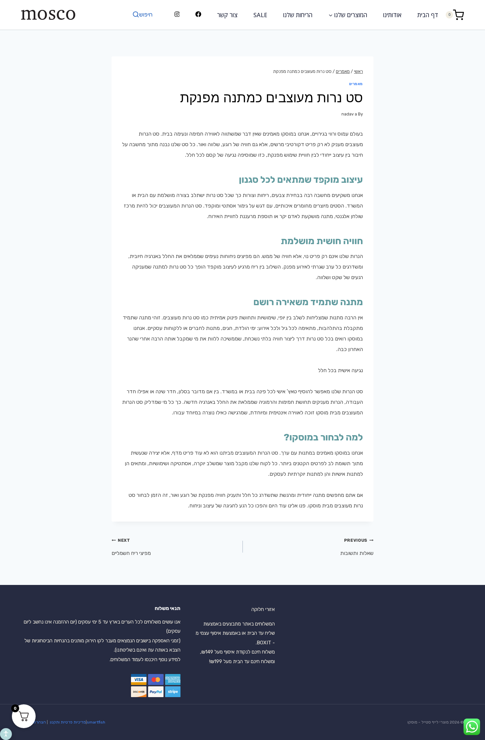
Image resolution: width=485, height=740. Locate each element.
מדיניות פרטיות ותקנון (67, 722)
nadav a (349, 114)
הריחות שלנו (297, 15)
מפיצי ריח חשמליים (131, 547)
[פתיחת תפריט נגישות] (6, 734)
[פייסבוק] (198, 15)
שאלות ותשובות (356, 547)
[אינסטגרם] (177, 15)
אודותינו (392, 15)
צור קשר (227, 15)
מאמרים (356, 84)
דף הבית (427, 15)
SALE (260, 15)
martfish (97, 722)
